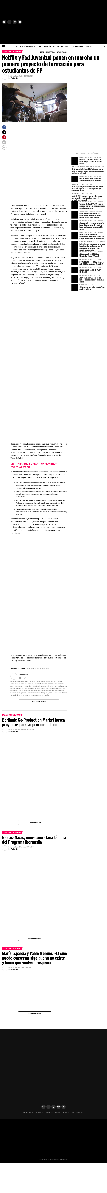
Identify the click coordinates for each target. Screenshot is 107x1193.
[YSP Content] (38, 202)
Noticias (56, 46)
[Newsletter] (38, 363)
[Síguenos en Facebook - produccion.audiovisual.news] (20, 678)
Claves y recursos (77, 46)
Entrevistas (65, 46)
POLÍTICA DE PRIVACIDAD (62, 1113)
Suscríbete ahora (28, 1113)
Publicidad (39, 1113)
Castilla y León (62, 52)
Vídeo (39, 46)
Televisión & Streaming (27, 46)
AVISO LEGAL (49, 1113)
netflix (38, 668)
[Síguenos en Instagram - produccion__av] (25, 678)
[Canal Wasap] (38, 440)
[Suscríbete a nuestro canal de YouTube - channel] (58, 1107)
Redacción (14, 78)
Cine (16, 46)
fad (29, 668)
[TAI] (38, 163)
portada (46, 668)
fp (33, 668)
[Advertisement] (88, 307)
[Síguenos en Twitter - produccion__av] (20, 78)
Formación (47, 46)
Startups (89, 46)
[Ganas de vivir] (38, 651)
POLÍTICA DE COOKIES (78, 1113)
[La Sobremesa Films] (38, 324)
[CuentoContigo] (38, 613)
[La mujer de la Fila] (38, 574)
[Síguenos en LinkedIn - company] (63, 1107)
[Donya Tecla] (38, 402)
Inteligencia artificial (47, 52)
